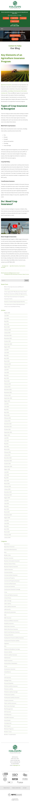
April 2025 (6, 358)
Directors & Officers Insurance (11, 620)
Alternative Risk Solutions (10, 549)
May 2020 (6, 477)
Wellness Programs (9, 728)
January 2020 (7, 489)
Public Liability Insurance (10, 703)
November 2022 (8, 392)
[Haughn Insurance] (15, 5)
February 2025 (7, 364)
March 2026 (7, 327)
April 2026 (6, 324)
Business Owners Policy (9, 563)
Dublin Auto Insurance (9, 626)
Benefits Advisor (15, 21)
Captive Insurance (8, 569)
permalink (3, 267)
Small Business (7, 714)
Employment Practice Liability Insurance (14, 637)
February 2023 (7, 384)
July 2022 (6, 403)
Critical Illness (7, 598)
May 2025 (6, 355)
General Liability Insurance (10, 654)
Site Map (24, 787)
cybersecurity (7, 609)
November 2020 (8, 460)
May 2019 (6, 506)
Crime (5, 592)
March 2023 (7, 381)
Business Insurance (8, 558)
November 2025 (8, 338)
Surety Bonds (7, 720)
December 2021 (8, 423)
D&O (5, 615)
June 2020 (6, 475)
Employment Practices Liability (11, 640)
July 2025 (6, 349)
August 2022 (7, 401)
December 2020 (8, 458)
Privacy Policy (7, 787)
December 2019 (8, 492)
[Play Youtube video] (15, 226)
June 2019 (6, 503)
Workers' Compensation (10, 734)
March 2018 (7, 532)
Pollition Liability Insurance (11, 686)
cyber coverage (7, 600)
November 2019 (8, 495)
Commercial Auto (8, 572)
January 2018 (7, 537)
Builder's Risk (7, 555)
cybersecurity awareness (10, 612)
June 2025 (6, 352)
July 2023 (6, 369)
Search (26, 280)
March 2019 (7, 512)
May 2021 (6, 443)
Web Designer (7, 726)
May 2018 (6, 526)
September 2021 (8, 432)
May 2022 (6, 409)
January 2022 (7, 421)
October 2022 (7, 395)
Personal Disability (8, 683)
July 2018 (6, 520)
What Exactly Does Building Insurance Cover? (10, 273)
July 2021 (6, 438)
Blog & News (23, 18)
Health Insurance (8, 660)
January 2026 (7, 332)
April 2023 (6, 378)
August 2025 (7, 347)
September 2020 (8, 466)
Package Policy (7, 680)
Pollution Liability (8, 689)
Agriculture (7, 543)
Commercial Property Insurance (11, 580)
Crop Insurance (22, 266)
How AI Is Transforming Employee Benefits (14, 301)
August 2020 (7, 469)
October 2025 (7, 341)
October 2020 (7, 463)
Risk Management (8, 709)
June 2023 (6, 372)
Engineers (6, 643)
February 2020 (7, 486)
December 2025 (8, 335)
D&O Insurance (7, 617)
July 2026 (6, 315)
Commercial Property (9, 578)
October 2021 (7, 429)
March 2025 (7, 361)
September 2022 (8, 398)
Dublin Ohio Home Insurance (11, 629)
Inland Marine (7, 672)
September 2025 (8, 344)
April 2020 (6, 480)
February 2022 (7, 418)
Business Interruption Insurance (12, 561)
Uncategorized (5, 266)
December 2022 (8, 389)
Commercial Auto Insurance (10, 575)
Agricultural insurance (6, 84)
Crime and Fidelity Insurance (11, 595)
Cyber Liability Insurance (10, 606)
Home (5, 666)
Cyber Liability (7, 603)
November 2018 (8, 514)
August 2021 (7, 435)
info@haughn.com (16, 765)
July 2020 (6, 472)
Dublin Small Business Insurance (12, 632)
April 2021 (6, 446)
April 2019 (6, 509)
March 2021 (7, 449)
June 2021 (6, 440)
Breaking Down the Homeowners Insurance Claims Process (16, 274)
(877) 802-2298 (14, 25)
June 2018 (6, 523)
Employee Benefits (8, 635)
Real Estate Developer (9, 706)
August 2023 (7, 366)
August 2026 (7, 312)
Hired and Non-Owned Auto (10, 663)
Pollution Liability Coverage (11, 691)
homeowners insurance (9, 669)
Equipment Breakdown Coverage (12, 649)
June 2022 (6, 406)
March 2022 (7, 415)
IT (4, 674)
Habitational (7, 657)
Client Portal (15, 18)
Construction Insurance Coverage (12, 589)
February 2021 (7, 452)
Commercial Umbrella (9, 586)
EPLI (5, 646)
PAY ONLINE (6, 18)
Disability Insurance (9, 623)
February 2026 (7, 329)
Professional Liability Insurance (11, 697)
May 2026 (6, 321)
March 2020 (7, 483)
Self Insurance (7, 711)
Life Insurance (7, 677)
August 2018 (7, 517)
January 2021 (7, 455)
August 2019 (7, 497)
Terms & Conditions (16, 787)
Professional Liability (9, 694)
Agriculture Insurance (14, 266)
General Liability (8, 652)
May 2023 (6, 375)
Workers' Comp (8, 731)
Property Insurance (8, 700)
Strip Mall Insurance (9, 717)
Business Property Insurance (11, 566)
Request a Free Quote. (15, 35)
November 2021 (8, 426)
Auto (5, 552)
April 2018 (6, 529)
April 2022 (6, 412)
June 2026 (6, 318)
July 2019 (6, 500)
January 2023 (7, 386)
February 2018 (7, 534)
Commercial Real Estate (10, 583)
